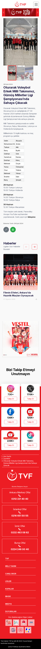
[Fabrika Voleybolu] (8, 622)
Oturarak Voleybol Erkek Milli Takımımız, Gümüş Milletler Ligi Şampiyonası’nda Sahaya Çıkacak (20, 463)
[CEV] (28, 630)
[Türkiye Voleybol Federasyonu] (20, 4)
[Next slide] (36, 42)
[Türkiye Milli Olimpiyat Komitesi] (23, 622)
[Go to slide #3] (29, 73)
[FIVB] (31, 622)
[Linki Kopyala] (6, 229)
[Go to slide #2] (20, 73)
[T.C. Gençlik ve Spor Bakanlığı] (20, 630)
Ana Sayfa (7, 456)
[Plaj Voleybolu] (16, 622)
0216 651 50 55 (19, 516)
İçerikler (7, 459)
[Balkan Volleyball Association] (13, 630)
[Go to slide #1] (12, 73)
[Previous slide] (5, 42)
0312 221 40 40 (19, 499)
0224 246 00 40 (20, 549)
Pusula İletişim (27, 641)
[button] (37, 12)
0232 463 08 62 (20, 532)
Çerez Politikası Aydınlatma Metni (19, 647)
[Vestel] (20, 339)
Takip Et (10, 399)
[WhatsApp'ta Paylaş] (13, 229)
